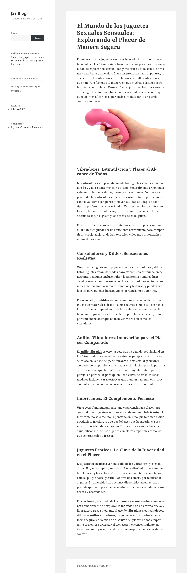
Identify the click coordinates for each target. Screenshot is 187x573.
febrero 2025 (18, 109)
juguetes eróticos (94, 464)
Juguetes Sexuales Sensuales (27, 127)
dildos (104, 300)
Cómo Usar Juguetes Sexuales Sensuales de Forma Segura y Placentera (27, 60)
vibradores (104, 78)
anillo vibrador (91, 351)
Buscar (15, 33)
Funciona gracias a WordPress (94, 565)
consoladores (141, 267)
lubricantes (154, 87)
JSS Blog (18, 13)
